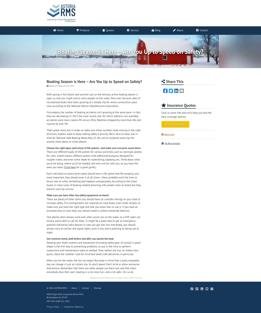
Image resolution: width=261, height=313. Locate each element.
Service (134, 30)
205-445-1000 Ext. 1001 (58, 301)
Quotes (109, 30)
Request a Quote (175, 124)
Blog (157, 30)
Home (59, 30)
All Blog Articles (172, 143)
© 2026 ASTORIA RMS (57, 288)
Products (84, 30)
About (179, 30)
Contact (203, 30)
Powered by (74, 306)
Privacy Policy (53, 306)
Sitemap (97, 288)
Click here (70, 167)
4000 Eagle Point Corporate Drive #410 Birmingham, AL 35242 (65, 296)
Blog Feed (169, 134)
